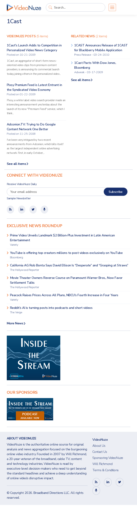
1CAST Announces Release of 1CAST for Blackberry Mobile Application (101, 50)
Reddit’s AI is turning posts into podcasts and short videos (51, 310)
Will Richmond (102, 464)
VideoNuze (100, 439)
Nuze (24, 7)
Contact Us (99, 452)
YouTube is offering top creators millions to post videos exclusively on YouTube (66, 255)
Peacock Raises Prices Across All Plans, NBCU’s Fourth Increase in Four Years (64, 297)
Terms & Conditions (105, 470)
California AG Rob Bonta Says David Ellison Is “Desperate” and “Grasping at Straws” (69, 267)
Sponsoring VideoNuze (107, 458)
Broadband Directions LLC (51, 493)
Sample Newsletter (19, 198)
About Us (98, 446)
